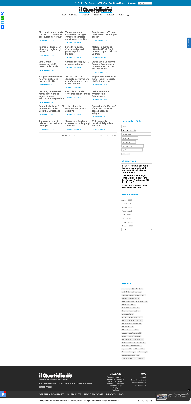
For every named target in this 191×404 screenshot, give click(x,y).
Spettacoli (128, 358)
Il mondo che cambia (131, 311)
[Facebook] (2, 13)
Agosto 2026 (126, 200)
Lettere (141, 342)
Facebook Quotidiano (116, 377)
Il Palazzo (127, 314)
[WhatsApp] (2, 18)
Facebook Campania (115, 384)
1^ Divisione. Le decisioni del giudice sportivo (75, 108)
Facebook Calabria (115, 381)
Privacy (111, 394)
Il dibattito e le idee (130, 308)
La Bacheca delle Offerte (131, 333)
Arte (139, 289)
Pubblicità (74, 394)
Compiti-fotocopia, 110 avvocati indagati (77, 62)
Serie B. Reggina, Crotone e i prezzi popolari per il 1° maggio (74, 50)
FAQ (121, 394)
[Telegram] (2, 22)
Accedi (143, 377)
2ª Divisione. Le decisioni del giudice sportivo (102, 123)
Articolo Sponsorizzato (131, 292)
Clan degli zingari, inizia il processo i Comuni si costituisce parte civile (51, 34)
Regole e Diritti (128, 352)
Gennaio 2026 (127, 226)
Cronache (128, 301)
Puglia (121, 15)
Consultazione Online (130, 298)
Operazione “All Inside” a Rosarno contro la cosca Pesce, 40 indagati (104, 110)
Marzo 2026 (126, 219)
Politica (139, 349)
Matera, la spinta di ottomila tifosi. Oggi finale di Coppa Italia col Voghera (104, 50)
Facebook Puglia (116, 386)
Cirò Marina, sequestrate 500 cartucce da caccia (48, 64)
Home (64, 15)
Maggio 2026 (126, 211)
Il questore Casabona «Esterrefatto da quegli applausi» (77, 123)
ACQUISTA (102, 3)
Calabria (85, 15)
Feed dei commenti (138, 383)
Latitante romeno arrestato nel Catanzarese (101, 93)
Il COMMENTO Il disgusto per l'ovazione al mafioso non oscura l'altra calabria (77, 80)
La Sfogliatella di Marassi (132, 339)
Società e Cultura (130, 355)
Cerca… (92, 3)
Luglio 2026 (126, 204)
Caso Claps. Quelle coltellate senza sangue (77, 92)
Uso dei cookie (93, 394)
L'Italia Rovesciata (130, 330)
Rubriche (142, 352)
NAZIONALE (73, 15)
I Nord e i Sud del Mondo (132, 317)
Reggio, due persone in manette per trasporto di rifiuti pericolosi (104, 79)
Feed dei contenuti (138, 380)
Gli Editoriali (128, 304)
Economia (141, 301)
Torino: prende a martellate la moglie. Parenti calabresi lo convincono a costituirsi (77, 36)
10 (96, 135)
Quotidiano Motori (117, 3)
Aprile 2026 (126, 215)
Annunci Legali (128, 289)
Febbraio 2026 (127, 222)
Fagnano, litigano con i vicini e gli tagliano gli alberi (50, 49)
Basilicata (98, 15)
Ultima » (113, 135)
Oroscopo (131, 3)
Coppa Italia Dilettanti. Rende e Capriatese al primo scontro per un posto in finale (103, 65)
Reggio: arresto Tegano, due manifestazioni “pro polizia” (104, 34)
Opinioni (126, 349)
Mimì (125, 345)
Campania (110, 15)
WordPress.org (140, 385)
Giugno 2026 (126, 207)
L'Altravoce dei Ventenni (132, 320)
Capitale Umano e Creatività (133, 295)
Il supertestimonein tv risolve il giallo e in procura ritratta (50, 79)
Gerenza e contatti (51, 394)
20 (101, 135)
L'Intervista (127, 327)
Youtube (115, 390)
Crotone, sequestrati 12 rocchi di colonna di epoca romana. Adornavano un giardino (51, 95)
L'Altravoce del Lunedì (131, 323)
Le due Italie (128, 342)
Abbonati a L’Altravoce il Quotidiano (53, 380)
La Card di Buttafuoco (131, 336)
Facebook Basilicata (115, 379)
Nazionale (136, 345)
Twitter (116, 388)
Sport (140, 358)
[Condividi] (2, 27)
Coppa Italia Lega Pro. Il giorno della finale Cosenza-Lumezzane (51, 108)
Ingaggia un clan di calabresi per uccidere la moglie (50, 123)
